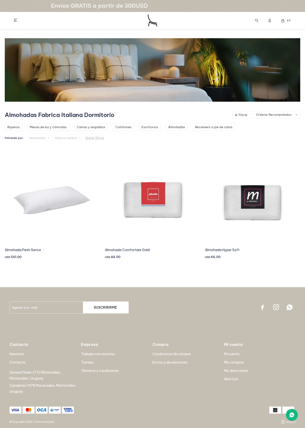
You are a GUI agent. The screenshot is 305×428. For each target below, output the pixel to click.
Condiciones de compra (171, 354)
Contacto (17, 362)
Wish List (231, 379)
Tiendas (87, 362)
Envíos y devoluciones (170, 362)
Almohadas (38, 138)
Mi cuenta (231, 354)
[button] (257, 20)
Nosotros (17, 354)
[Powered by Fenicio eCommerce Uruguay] (288, 422)
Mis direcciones (236, 371)
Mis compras (234, 362)
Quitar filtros (94, 138)
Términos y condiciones (100, 371)
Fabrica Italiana (66, 138)
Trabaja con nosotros (98, 354)
